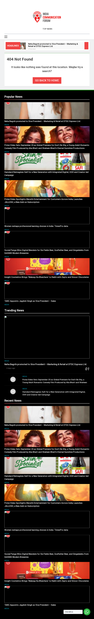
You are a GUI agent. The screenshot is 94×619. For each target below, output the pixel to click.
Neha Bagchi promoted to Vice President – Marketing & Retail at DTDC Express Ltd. (53, 45)
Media (6, 125)
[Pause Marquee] (86, 45)
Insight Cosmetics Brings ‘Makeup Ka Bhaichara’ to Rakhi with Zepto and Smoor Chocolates (46, 277)
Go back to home (47, 80)
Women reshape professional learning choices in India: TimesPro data (36, 226)
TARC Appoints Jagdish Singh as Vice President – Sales (30, 301)
